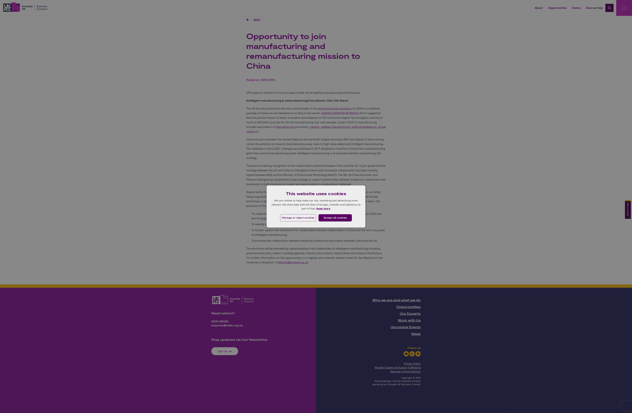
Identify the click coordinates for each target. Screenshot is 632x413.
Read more (323, 208)
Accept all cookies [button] (335, 217)
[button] (298, 218)
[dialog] (316, 206)
